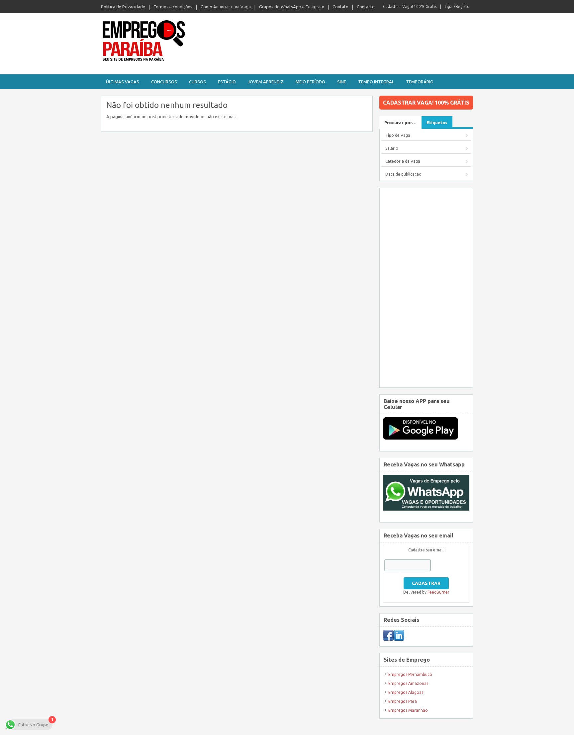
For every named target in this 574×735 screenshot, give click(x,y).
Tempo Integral (376, 81)
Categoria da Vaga (402, 161)
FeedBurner (438, 592)
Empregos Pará (402, 701)
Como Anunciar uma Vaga (226, 6)
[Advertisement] (426, 287)
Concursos (164, 81)
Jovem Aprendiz (266, 81)
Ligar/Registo (457, 6)
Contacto (366, 6)
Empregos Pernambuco (410, 674)
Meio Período (310, 81)
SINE (341, 81)
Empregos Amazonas (408, 683)
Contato (340, 6)
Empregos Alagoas (405, 692)
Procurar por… (400, 122)
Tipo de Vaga (397, 135)
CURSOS (197, 81)
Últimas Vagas (122, 81)
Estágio (227, 81)
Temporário (419, 81)
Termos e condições (172, 6)
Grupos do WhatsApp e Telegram (291, 6)
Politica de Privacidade (123, 6)
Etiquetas (437, 122)
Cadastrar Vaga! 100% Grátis (409, 6)
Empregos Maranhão (408, 710)
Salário (391, 148)
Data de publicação (403, 174)
